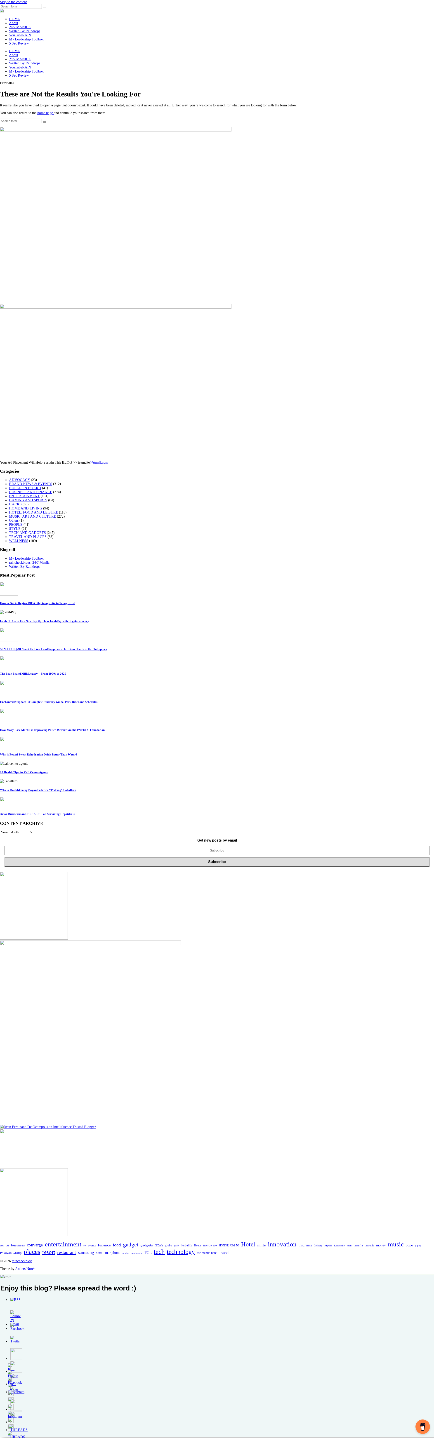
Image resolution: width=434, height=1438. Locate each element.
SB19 (99, 1253)
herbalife (186, 1245)
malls (349, 1245)
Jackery (318, 1245)
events (92, 1245)
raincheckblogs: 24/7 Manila (29, 562)
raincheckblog (22, 1261)
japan (328, 1245)
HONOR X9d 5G (229, 1245)
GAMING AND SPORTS (28, 500)
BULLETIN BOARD (25, 488)
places (32, 1251)
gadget (130, 1244)
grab (176, 1245)
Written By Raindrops (24, 31)
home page (45, 113)
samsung (86, 1252)
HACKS (15, 504)
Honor (197, 1245)
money (381, 1245)
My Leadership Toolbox (26, 39)
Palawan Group (11, 1253)
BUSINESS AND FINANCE (30, 492)
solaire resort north (132, 1253)
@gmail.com (99, 462)
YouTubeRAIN (20, 35)
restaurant (66, 1252)
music (396, 1244)
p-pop (418, 1245)
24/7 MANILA (20, 27)
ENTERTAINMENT (24, 496)
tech (159, 1251)
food (117, 1245)
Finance (104, 1245)
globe (168, 1245)
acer (2, 1245)
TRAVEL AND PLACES (28, 537)
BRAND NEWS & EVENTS (30, 484)
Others (14, 520)
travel (224, 1252)
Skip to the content (13, 2)
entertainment (63, 1244)
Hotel (248, 1244)
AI (7, 1245)
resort (48, 1252)
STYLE (15, 528)
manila (358, 1245)
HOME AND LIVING (25, 508)
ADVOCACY (19, 480)
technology (181, 1251)
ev (84, 1245)
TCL (148, 1252)
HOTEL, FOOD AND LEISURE (33, 512)
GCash (159, 1245)
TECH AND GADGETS (27, 533)
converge (35, 1245)
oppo (409, 1245)
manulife (369, 1245)
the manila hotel (207, 1253)
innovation (282, 1244)
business (18, 1245)
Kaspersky (339, 1245)
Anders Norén (25, 1269)
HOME (14, 19)
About (13, 23)
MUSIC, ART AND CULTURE (32, 516)
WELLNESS (18, 541)
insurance (305, 1245)
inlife (261, 1245)
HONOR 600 (210, 1245)
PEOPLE (16, 524)
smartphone (112, 1253)
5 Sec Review (19, 43)
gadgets (146, 1245)
